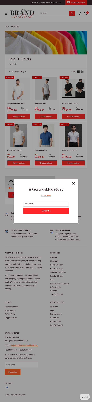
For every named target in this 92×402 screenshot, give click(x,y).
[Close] (73, 183)
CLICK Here (46, 195)
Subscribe (46, 211)
